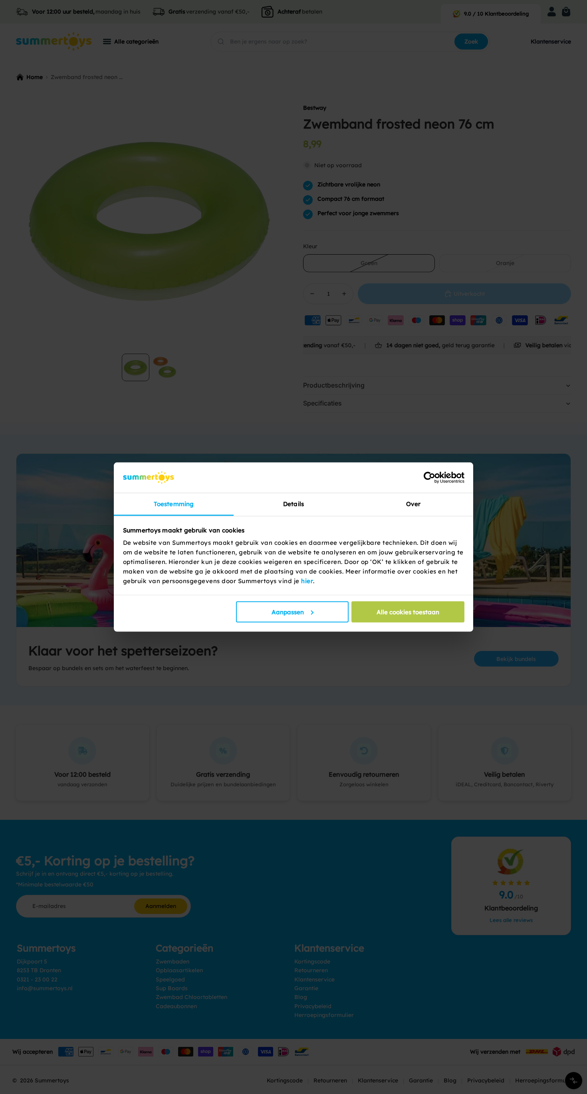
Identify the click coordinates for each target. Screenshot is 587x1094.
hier (307, 581)
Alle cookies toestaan (408, 611)
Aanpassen (288, 611)
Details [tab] (293, 504)
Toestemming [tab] (174, 504)
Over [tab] (413, 504)
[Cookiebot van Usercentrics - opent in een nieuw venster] (429, 477)
